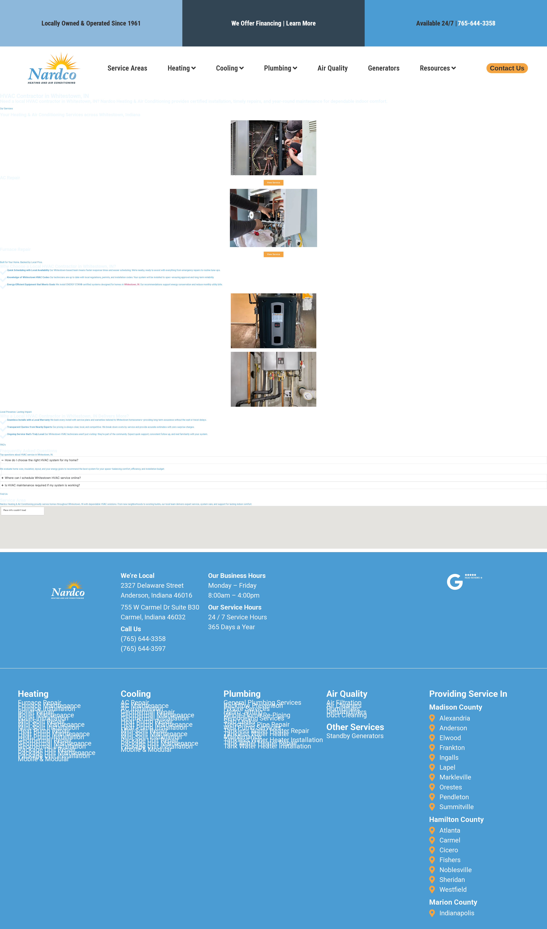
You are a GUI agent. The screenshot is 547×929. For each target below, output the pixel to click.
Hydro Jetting (243, 711)
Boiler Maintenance (46, 715)
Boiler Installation (43, 718)
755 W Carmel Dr (146, 607)
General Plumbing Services (262, 702)
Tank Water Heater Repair (260, 743)
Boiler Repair (36, 711)
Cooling (227, 68)
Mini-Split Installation (48, 727)
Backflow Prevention (253, 705)
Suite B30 (185, 607)
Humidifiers (343, 708)
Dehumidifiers (346, 711)
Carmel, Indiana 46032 (153, 617)
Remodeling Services (254, 718)
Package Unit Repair (47, 749)
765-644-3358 (476, 23)
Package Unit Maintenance (56, 752)
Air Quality (333, 68)
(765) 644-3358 (143, 639)
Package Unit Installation (54, 755)
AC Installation (142, 708)
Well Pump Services (252, 727)
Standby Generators (355, 735)
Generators (384, 68)
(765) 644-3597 (143, 648)
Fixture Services (247, 708)
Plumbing (277, 68)
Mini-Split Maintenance (51, 724)
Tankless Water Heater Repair (266, 730)
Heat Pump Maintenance (54, 733)
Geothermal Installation (52, 746)
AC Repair (135, 702)
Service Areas (127, 68)
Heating (179, 68)
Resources (435, 68)
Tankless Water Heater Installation (273, 739)
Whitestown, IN (131, 284)
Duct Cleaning (346, 715)
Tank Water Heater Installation (267, 746)
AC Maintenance (145, 705)
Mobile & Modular (43, 759)
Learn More (301, 23)
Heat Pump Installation (51, 737)
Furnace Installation (46, 708)
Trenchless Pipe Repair (257, 724)
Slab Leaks (239, 721)
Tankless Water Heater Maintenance (256, 735)
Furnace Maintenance (49, 705)
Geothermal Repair (45, 740)
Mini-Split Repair (41, 721)
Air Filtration (344, 702)
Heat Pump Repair (44, 730)
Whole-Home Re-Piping (257, 715)
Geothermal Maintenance (54, 743)
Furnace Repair (39, 702)
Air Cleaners (344, 705)
